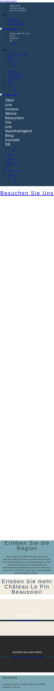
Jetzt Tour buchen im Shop (27, 620)
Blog (12, 36)
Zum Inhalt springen (8, 1)
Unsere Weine (17, 8)
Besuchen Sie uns (20, 33)
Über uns (15, 6)
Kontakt (14, 38)
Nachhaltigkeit (18, 11)
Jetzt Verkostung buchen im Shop (27, 657)
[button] (28, 15)
